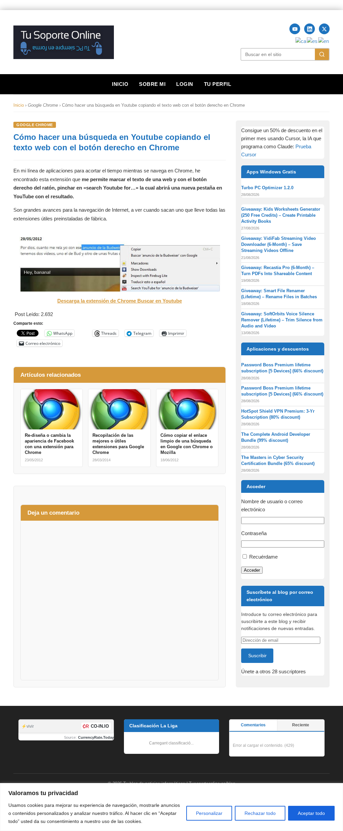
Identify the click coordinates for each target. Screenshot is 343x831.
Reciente (300, 725)
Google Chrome (34, 125)
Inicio (120, 84)
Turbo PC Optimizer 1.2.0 (267, 187)
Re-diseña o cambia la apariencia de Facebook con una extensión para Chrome (49, 444)
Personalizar (209, 813)
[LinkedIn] (309, 28)
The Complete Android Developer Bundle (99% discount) (275, 437)
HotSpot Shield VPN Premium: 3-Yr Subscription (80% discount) (278, 414)
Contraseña (254, 533)
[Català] (301, 41)
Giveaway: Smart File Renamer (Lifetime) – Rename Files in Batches (279, 293)
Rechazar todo (260, 813)
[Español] (312, 41)
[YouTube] (294, 28)
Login (184, 84)
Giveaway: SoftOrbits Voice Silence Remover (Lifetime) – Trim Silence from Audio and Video (282, 319)
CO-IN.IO (100, 726)
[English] (324, 41)
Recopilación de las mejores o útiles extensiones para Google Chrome (118, 444)
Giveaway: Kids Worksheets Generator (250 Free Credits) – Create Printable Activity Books (280, 215)
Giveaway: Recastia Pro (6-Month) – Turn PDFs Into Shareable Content (277, 270)
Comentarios (253, 725)
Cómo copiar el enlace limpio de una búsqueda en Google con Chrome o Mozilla (186, 444)
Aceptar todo (311, 813)
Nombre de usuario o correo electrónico (271, 505)
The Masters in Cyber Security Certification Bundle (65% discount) (278, 460)
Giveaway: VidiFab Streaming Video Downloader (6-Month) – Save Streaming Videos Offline (278, 244)
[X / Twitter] (324, 28)
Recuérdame (263, 557)
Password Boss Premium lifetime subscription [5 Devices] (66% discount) (282, 367)
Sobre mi (152, 84)
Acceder (252, 570)
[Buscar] (322, 54)
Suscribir (257, 655)
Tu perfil (217, 84)
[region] (171, 807)
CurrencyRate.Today (96, 737)
